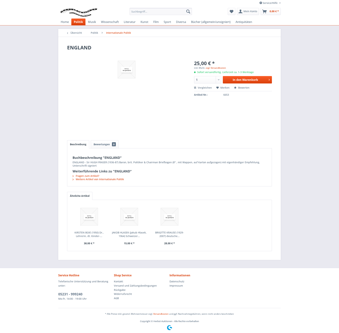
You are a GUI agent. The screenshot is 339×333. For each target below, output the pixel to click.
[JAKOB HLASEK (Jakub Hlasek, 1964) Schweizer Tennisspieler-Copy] (129, 216)
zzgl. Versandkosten (216, 67)
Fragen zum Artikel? (87, 176)
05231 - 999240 (70, 294)
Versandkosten (161, 313)
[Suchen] (188, 11)
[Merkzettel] (231, 11)
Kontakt (118, 281)
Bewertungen (104, 144)
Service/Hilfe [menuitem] (270, 3)
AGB (116, 298)
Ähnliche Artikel (80, 195)
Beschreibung (78, 144)
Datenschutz (177, 281)
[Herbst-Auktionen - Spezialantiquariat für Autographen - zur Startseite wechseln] (78, 12)
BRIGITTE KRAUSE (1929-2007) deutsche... (169, 234)
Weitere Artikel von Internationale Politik (99, 179)
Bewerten (243, 87)
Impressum (176, 285)
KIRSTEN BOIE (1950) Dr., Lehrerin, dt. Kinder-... (89, 234)
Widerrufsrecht (123, 294)
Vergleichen (204, 87)
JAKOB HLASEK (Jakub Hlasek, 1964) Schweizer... (129, 234)
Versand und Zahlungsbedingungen (135, 285)
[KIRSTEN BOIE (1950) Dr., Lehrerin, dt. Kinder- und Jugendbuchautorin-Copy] (89, 216)
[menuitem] (161, 11)
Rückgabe (120, 290)
